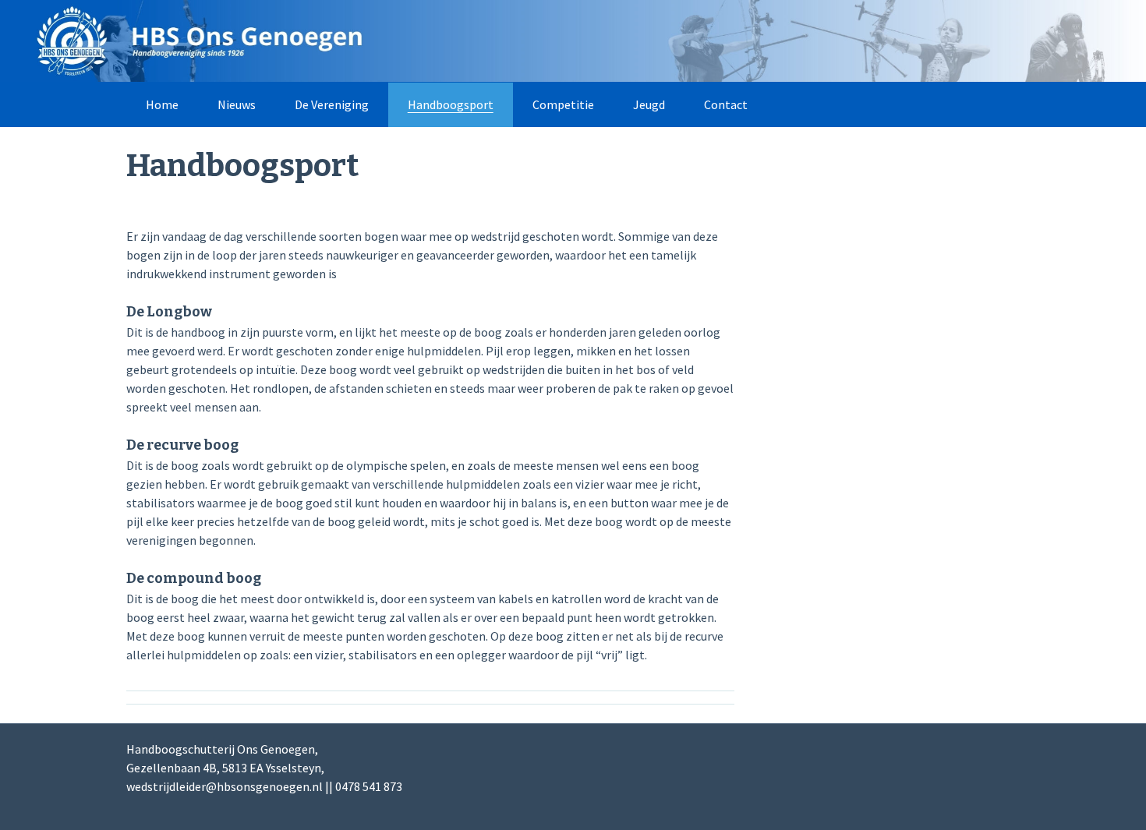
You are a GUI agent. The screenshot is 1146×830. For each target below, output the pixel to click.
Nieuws (237, 104)
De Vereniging (332, 104)
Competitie (563, 104)
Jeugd (649, 104)
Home (162, 104)
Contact (726, 104)
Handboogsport (450, 104)
